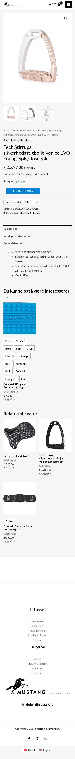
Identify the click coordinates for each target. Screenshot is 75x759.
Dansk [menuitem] (31, 750)
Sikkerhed (24, 140)
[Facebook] (29, 738)
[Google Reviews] (45, 738)
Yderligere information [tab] (17, 236)
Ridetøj (37, 659)
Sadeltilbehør (40, 130)
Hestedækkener (37, 630)
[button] (66, 18)
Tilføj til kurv (23, 191)
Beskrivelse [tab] (10, 228)
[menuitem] (29, 750)
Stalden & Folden (37, 635)
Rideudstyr (25, 130)
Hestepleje (37, 621)
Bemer (37, 640)
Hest (15, 130)
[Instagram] (37, 738)
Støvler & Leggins (37, 663)
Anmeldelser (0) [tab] (12, 243)
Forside (7, 130)
